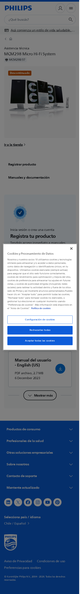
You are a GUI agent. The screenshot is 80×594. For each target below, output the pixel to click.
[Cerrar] (69, 246)
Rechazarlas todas (38, 332)
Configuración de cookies (39, 321)
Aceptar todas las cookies (38, 343)
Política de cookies (27, 310)
